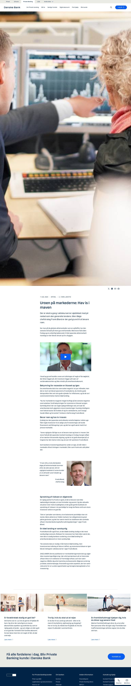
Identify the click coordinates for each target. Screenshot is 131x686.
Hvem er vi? (36, 685)
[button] (33, 7)
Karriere (58, 679)
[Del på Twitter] (108, 288)
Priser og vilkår (36, 679)
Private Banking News (86, 682)
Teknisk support (108, 685)
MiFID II (81, 685)
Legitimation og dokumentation (42, 682)
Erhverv (16, 1)
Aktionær (59, 685)
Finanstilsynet (83, 679)
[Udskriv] (118, 288)
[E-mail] (115, 288)
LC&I (38, 1)
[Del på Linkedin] (111, 288)
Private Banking (28, 1)
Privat (8, 1)
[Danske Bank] (13, 7)
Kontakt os (116, 656)
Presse (58, 682)
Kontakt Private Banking (110, 679)
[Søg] (111, 7)
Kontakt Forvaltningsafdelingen (113, 682)
